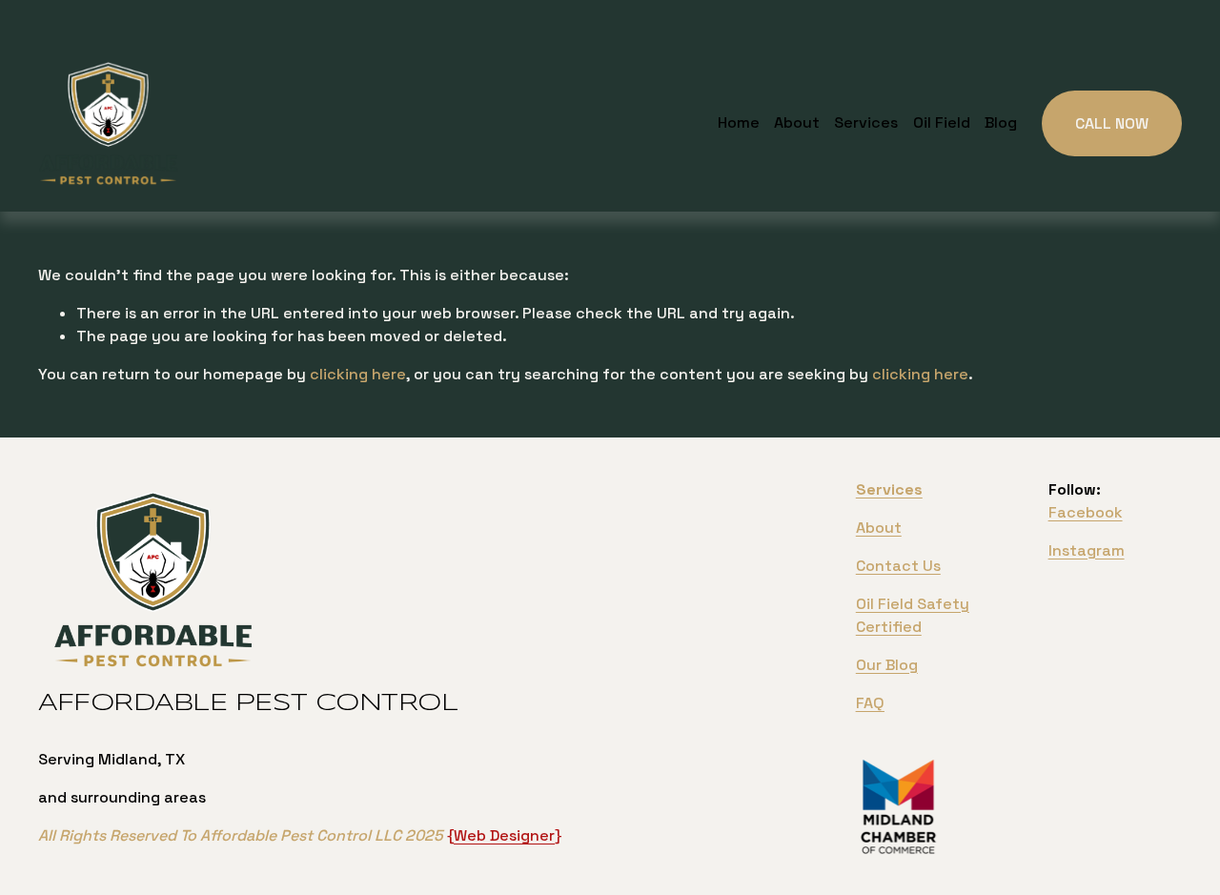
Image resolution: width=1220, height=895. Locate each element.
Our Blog (887, 665)
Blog (1001, 122)
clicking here (358, 374)
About (797, 122)
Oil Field (941, 122)
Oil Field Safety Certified (912, 615)
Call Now (1112, 123)
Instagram (1086, 550)
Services (866, 122)
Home (739, 122)
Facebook (1085, 512)
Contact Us (898, 566)
